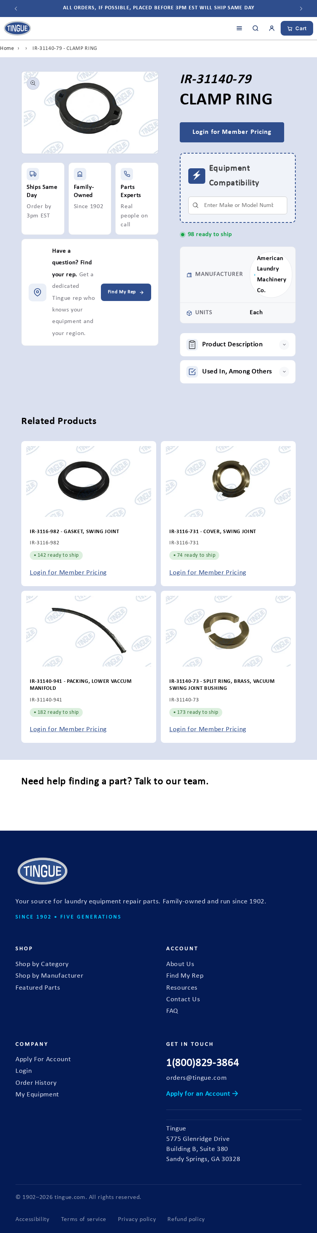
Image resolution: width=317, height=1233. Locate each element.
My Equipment (37, 1094)
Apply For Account (43, 1059)
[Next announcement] (301, 8)
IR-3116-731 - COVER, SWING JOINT (212, 532)
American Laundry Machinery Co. (271, 274)
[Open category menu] (239, 28)
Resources (182, 988)
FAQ (172, 1011)
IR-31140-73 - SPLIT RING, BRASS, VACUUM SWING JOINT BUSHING (222, 685)
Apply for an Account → (202, 1094)
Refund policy (186, 1219)
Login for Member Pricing (68, 572)
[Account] (271, 28)
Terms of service (84, 1219)
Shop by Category (42, 964)
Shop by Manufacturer (49, 976)
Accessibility (32, 1219)
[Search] (255, 28)
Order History (36, 1083)
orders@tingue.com (196, 1078)
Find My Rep (184, 976)
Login (23, 1071)
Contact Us (183, 999)
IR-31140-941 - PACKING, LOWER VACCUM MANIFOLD (81, 685)
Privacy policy (137, 1219)
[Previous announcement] (15, 8)
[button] (237, 344)
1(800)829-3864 (202, 1063)
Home (7, 48)
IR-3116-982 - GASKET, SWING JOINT (74, 532)
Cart (301, 28)
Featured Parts (37, 988)
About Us (180, 964)
